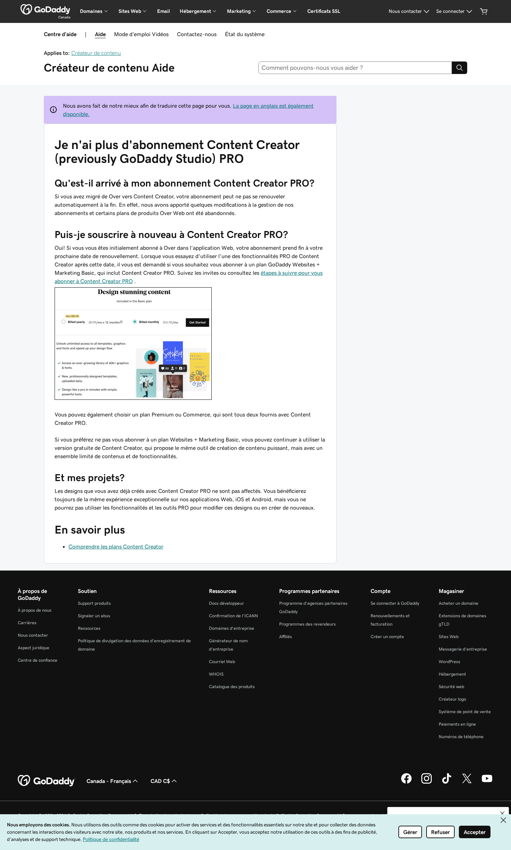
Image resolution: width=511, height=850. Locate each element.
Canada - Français (109, 781)
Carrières (27, 622)
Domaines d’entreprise (231, 628)
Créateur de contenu (96, 53)
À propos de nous (34, 610)
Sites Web (449, 636)
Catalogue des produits (232, 686)
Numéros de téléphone (461, 736)
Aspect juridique (33, 647)
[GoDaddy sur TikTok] (446, 782)
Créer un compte (387, 636)
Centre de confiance (37, 660)
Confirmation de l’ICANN (233, 615)
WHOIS (216, 674)
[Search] (459, 67)
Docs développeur (226, 603)
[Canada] (45, 9)
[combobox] (355, 68)
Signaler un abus (94, 615)
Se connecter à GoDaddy (395, 603)
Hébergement (452, 674)
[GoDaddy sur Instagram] (426, 782)
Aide (100, 34)
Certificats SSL (323, 11)
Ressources (89, 628)
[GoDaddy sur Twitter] (467, 782)
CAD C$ (160, 781)
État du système (245, 34)
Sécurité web (451, 686)
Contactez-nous (197, 34)
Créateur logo (452, 699)
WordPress (449, 661)
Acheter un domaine (458, 603)
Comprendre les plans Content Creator (115, 546)
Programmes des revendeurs (307, 624)
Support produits (94, 603)
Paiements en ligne (457, 724)
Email (163, 11)
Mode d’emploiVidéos (141, 34)
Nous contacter (33, 635)
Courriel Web (222, 661)
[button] (502, 813)
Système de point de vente (465, 711)
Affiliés (285, 636)
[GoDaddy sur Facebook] (406, 782)
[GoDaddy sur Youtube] (487, 782)
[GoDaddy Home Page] (46, 781)
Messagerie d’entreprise (463, 649)
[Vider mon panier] (484, 11)
